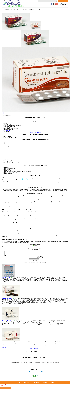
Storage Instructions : (29, 278)
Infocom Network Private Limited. (64, 385)
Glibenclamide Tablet (6, 277)
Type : (9, 279)
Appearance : (8, 278)
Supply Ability (6, 168)
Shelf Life (5, 147)
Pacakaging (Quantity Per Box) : (44, 278)
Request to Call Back (32, 132)
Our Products (24, 9)
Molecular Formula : (9, 280)
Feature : (56, 277)
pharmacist (11, 183)
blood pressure (30, 179)
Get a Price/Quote (35, 119)
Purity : (63, 278)
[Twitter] (53, 4)
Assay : (56, 278)
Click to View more (7, 130)
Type (4, 153)
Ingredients (5, 142)
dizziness (9, 182)
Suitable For (6, 144)
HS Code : (53, 279)
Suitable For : (36, 279)
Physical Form (6, 143)
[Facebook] (51, 4)
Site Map (52, 382)
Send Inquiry (62, 1)
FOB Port (5, 167)
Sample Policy (6, 171)
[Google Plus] (57, 4)
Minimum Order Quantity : (24, 277)
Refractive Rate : (13, 303)
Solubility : (31, 280)
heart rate (24, 179)
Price (4, 136)
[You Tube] (55, 4)
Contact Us (40, 9)
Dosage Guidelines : (38, 277)
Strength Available (7, 163)
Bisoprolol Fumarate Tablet (7, 298)
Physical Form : (44, 279)
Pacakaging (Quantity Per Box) (9, 156)
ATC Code (5, 159)
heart (5, 179)
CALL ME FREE (37, 348)
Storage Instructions (7, 155)
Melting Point (6, 141)
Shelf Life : (61, 279)
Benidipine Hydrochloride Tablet (8, 320)
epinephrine (63, 178)
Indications (5, 162)
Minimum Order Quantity (8, 137)
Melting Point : (50, 280)
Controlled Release (7, 161)
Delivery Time (6, 169)
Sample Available (7, 170)
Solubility (5, 146)
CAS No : (18, 278)
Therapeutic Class (7, 157)
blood (9, 179)
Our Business (32, 9)
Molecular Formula (7, 145)
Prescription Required (7, 160)
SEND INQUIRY (32, 348)
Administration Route (7, 158)
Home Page (6, 9)
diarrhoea (18, 182)
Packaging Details (7, 172)
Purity (5, 154)
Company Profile (14, 9)
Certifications (6, 173)
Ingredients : (25, 279)
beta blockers (25, 178)
